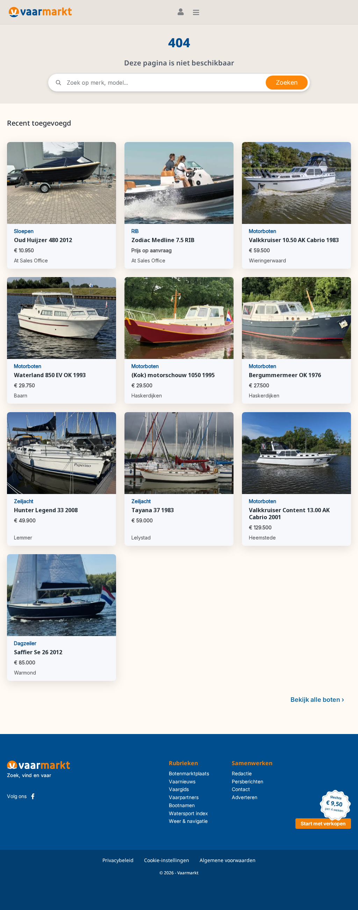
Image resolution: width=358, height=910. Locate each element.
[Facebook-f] (33, 796)
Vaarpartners (184, 797)
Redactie (242, 773)
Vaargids (179, 789)
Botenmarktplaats (189, 773)
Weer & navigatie (188, 821)
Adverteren (244, 797)
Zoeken (287, 82)
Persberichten (247, 781)
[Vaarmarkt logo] (40, 12)
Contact (241, 789)
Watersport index (188, 813)
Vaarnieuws (182, 781)
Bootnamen (182, 805)
